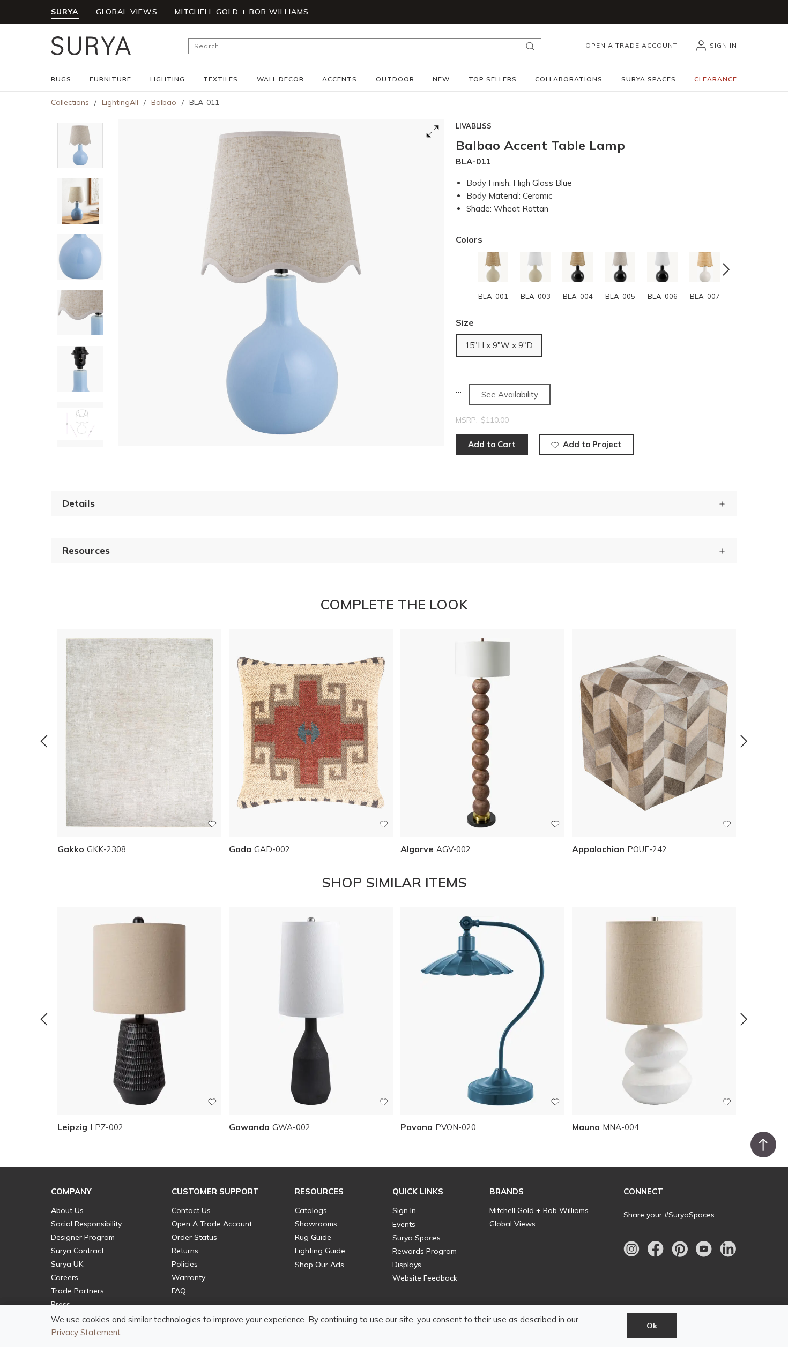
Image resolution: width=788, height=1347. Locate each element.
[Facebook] (656, 1249)
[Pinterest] (680, 1249)
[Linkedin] (728, 1249)
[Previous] (44, 741)
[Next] (744, 741)
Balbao (163, 102)
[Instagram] (631, 1249)
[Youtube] (704, 1249)
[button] (61, 79)
